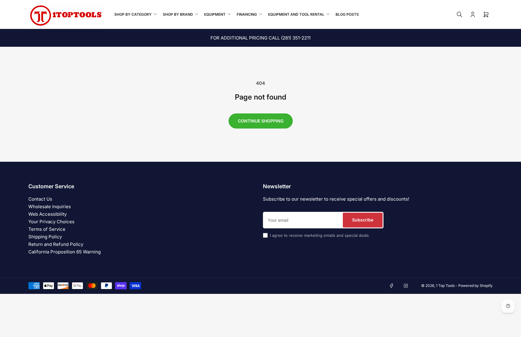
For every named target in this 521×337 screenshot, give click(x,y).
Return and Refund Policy (55, 244)
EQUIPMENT (215, 14)
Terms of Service (46, 229)
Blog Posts (347, 14)
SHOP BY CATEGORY (133, 14)
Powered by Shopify (475, 285)
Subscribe (362, 219)
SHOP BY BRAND (178, 14)
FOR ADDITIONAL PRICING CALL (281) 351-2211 (260, 38)
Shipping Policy (45, 237)
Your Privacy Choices (51, 221)
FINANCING (247, 14)
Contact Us (40, 199)
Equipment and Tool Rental (296, 14)
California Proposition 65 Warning (64, 252)
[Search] (459, 14)
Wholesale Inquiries (49, 206)
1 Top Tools (445, 285)
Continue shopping (260, 120)
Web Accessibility (47, 214)
